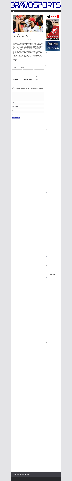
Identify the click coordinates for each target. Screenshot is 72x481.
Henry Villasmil (27, 474)
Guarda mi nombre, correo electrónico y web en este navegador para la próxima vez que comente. (28, 114)
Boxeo (32, 11)
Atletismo (16, 11)
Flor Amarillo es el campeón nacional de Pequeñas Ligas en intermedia (16, 77)
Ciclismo (35, 11)
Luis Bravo (21, 38)
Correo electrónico (15, 106)
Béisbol (27, 11)
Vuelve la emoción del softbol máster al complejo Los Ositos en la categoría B (19, 64)
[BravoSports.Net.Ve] (36, 2)
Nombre (13, 102)
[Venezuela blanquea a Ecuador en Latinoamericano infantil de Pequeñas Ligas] (28, 70)
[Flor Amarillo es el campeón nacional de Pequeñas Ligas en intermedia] (17, 70)
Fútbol (39, 11)
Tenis (44, 11)
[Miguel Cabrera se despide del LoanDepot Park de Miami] (39, 70)
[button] (18, 11)
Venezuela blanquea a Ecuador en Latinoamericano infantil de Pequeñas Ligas (28, 78)
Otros (47, 11)
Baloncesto (22, 11)
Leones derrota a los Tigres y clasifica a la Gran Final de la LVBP (36, 64)
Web (13, 110)
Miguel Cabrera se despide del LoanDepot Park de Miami (39, 77)
